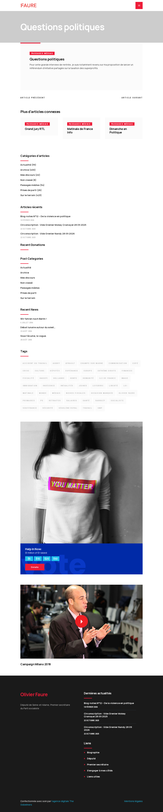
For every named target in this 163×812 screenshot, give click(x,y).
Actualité (25, 164)
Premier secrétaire (97, 764)
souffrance (30, 408)
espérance (71, 371)
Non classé (26, 179)
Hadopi (44, 378)
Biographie (93, 752)
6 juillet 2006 (26, 323)
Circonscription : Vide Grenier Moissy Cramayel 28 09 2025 (53, 224)
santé (86, 401)
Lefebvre (98, 386)
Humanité (88, 378)
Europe (88, 371)
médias (56, 393)
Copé (135, 363)
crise (26, 371)
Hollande (59, 378)
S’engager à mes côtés (100, 770)
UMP (100, 408)
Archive (24, 169)
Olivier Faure (127, 393)
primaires (29, 401)
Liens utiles (93, 776)
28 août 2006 (26, 340)
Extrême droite (107, 371)
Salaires (71, 401)
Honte (73, 378)
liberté (113, 386)
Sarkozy (100, 401)
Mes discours (27, 174)
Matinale (28, 393)
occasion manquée (102, 393)
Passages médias (42, 53)
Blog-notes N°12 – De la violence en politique (45, 216)
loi (125, 386)
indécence (49, 386)
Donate (35, 567)
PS (41, 401)
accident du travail (35, 363)
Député (91, 758)
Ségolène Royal (68, 408)
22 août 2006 (26, 331)
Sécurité (48, 408)
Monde (43, 393)
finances (127, 371)
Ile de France (107, 378)
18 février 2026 (27, 220)
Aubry (56, 363)
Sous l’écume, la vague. (33, 335)
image (124, 378)
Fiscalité (28, 378)
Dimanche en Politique (118, 130)
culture (39, 371)
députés (55, 371)
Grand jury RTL (35, 129)
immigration (30, 386)
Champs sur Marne (92, 363)
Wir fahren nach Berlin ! (33, 318)
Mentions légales (133, 801)
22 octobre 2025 (27, 229)
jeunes (83, 386)
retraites (55, 401)
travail (87, 408)
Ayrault (70, 363)
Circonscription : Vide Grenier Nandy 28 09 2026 (47, 233)
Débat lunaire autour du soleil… (37, 327)
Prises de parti (28, 190)
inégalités (66, 386)
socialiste (117, 401)
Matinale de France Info (80, 130)
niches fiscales (75, 393)
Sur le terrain (27, 195)
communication (118, 363)
